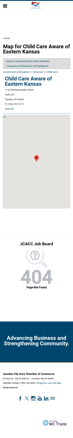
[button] (36, 158)
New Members (42, 61)
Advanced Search (24, 61)
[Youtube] (40, 398)
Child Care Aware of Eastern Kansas (28, 81)
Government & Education (16, 72)
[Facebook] (20, 398)
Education (38, 72)
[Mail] (52, 398)
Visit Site (9, 109)
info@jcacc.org (43, 383)
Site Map (57, 383)
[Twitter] (27, 398)
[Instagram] (33, 398)
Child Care (52, 72)
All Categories (41, 66)
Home (6, 38)
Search (9, 61)
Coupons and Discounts (19, 66)
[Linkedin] (46, 398)
